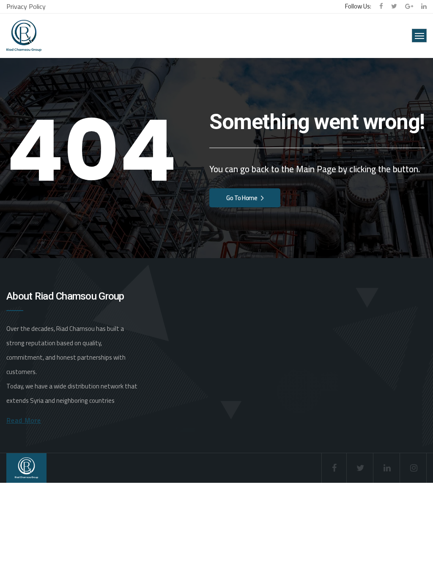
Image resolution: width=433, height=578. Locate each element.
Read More (23, 420)
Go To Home (242, 198)
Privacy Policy (26, 6)
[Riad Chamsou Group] (23, 36)
